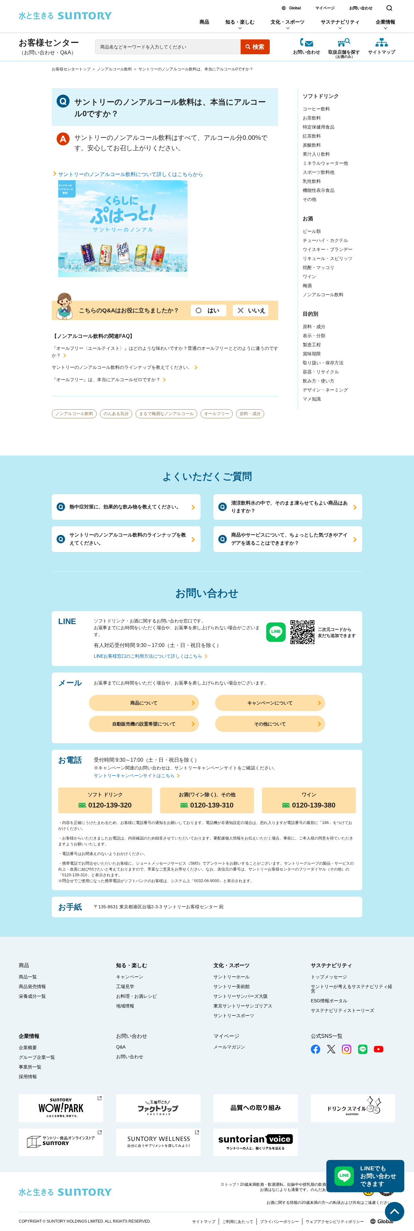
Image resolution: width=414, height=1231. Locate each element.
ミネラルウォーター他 (325, 163)
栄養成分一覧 (32, 996)
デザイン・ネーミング (325, 389)
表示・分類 (314, 335)
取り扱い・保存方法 (323, 362)
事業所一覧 (30, 1066)
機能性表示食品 (318, 190)
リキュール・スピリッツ (328, 258)
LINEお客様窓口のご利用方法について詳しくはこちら (148, 656)
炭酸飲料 (312, 145)
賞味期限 (312, 353)
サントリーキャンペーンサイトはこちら (134, 775)
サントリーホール (231, 976)
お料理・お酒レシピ (136, 996)
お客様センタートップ (71, 69)
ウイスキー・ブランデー (328, 249)
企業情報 (385, 22)
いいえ (257, 310)
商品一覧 (28, 976)
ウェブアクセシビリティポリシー (335, 1221)
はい (213, 310)
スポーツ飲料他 (318, 172)
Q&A (120, 1046)
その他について (270, 723)
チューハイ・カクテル (325, 240)
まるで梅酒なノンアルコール (166, 413)
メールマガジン (229, 1046)
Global (295, 8)
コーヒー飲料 (316, 108)
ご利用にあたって (237, 1221)
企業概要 (28, 1047)
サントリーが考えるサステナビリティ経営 (351, 989)
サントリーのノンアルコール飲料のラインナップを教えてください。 (122, 367)
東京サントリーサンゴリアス (242, 1005)
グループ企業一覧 (37, 1057)
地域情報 (125, 1005)
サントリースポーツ (233, 1015)
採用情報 (28, 1076)
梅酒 (307, 285)
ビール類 (312, 231)
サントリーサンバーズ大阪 (240, 996)
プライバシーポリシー (279, 1221)
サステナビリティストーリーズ (342, 1010)
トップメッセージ (329, 976)
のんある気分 (116, 413)
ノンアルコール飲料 (114, 69)
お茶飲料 (312, 117)
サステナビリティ (340, 22)
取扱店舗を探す (344, 52)
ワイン (309, 276)
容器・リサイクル (321, 371)
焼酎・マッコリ (318, 267)
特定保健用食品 (318, 127)
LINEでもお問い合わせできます (378, 1176)
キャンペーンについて (270, 702)
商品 (204, 22)
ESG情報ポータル (329, 1000)
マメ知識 (312, 399)
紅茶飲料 (312, 136)
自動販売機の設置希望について (144, 723)
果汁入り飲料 (316, 154)
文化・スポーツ (288, 22)
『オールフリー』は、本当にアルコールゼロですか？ (106, 379)
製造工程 (312, 344)
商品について (144, 702)
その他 (309, 199)
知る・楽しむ (240, 22)
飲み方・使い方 (318, 380)
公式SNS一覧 (327, 1036)
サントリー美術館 (231, 986)
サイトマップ (381, 52)
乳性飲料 (312, 181)
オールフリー (216, 413)
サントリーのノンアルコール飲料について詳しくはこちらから (130, 174)
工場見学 (125, 986)
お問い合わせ (361, 8)
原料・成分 (250, 413)
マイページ (325, 8)
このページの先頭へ (394, 1211)
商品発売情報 (32, 986)
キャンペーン (129, 976)
